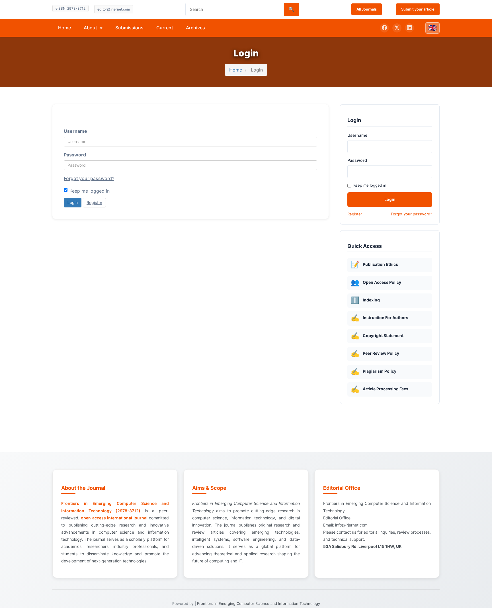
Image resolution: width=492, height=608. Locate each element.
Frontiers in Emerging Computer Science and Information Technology (258, 603)
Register (354, 214)
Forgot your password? (89, 178)
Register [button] (94, 202)
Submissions (129, 27)
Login (72, 202)
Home (64, 27)
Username (75, 131)
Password (75, 155)
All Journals (366, 9)
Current (164, 27)
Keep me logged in (89, 191)
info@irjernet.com (351, 525)
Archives (195, 27)
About (91, 27)
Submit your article (417, 9)
